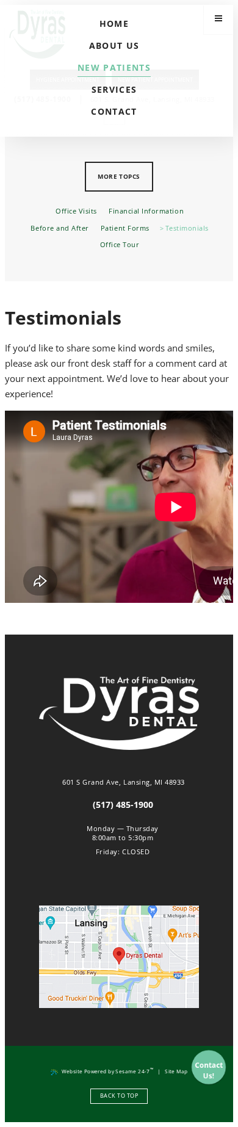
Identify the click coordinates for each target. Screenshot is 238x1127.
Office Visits (76, 211)
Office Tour (119, 244)
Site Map (176, 1071)
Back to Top (119, 1096)
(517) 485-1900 (123, 804)
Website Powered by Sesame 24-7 (108, 1071)
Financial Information (146, 211)
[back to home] (119, 714)
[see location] (119, 957)
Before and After (59, 228)
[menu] (218, 19)
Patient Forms (125, 228)
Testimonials (187, 228)
